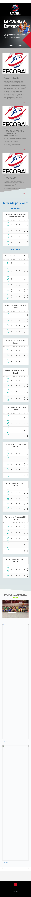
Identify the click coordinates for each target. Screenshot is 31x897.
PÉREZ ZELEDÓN (8, 475)
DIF (27, 220)
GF (21, 220)
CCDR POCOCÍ (8, 315)
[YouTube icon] (16, 891)
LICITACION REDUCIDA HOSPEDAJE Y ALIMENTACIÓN (14, 133)
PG (14, 220)
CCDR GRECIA (8, 436)
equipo (7, 220)
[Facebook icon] (13, 891)
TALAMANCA (8, 326)
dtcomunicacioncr (8, 75)
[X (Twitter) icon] (14, 891)
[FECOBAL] (15, 9)
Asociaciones (6, 619)
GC (24, 220)
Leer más (25, 102)
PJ (11, 220)
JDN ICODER (6, 862)
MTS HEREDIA (8, 320)
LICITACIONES (10, 178)
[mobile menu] (29, 6)
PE (16, 220)
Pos (4, 220)
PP (19, 220)
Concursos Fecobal (12, 78)
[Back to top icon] (15, 884)
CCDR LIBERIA (8, 385)
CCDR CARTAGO (8, 236)
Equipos (5, 741)
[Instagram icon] (17, 891)
